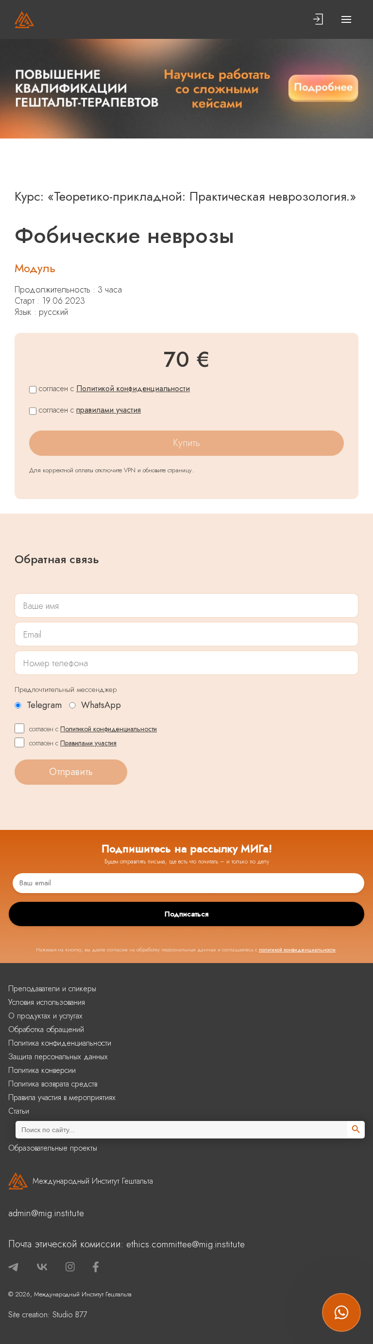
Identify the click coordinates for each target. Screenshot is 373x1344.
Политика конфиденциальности (59, 1043)
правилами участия (108, 410)
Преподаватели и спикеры (52, 988)
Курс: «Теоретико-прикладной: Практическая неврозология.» (185, 196)
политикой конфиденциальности (297, 949)
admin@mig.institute (46, 1213)
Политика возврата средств (52, 1083)
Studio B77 (69, 1314)
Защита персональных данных (58, 1056)
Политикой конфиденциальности (133, 389)
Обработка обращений (46, 1029)
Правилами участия (88, 743)
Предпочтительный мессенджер (66, 689)
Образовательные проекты (52, 1148)
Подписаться (186, 914)
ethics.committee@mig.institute (185, 1244)
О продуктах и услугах (45, 1015)
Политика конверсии (42, 1070)
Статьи (18, 1111)
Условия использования (46, 1002)
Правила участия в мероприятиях (62, 1097)
